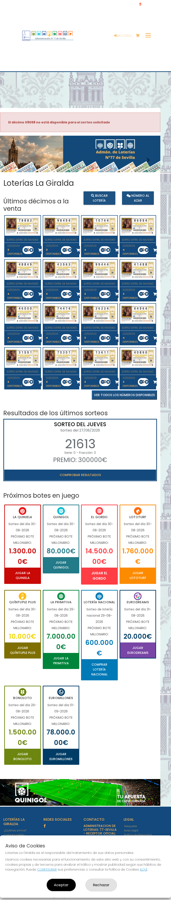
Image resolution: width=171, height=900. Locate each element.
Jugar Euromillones (60, 756)
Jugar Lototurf (138, 575)
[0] (140, 35)
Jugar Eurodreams (137, 650)
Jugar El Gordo (99, 576)
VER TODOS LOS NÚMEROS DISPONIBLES (124, 395)
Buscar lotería (100, 197)
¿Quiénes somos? (15, 830)
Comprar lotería (14, 835)
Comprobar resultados (80, 475)
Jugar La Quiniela (22, 575)
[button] (12, 160)
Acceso (124, 35)
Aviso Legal (131, 830)
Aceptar (61, 885)
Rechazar (101, 885)
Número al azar (139, 197)
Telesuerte (130, 826)
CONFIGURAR (47, 869)
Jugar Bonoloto (22, 756)
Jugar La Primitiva (61, 660)
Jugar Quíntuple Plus (22, 650)
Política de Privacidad (138, 835)
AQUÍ (143, 869)
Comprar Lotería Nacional (99, 669)
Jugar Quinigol (61, 565)
